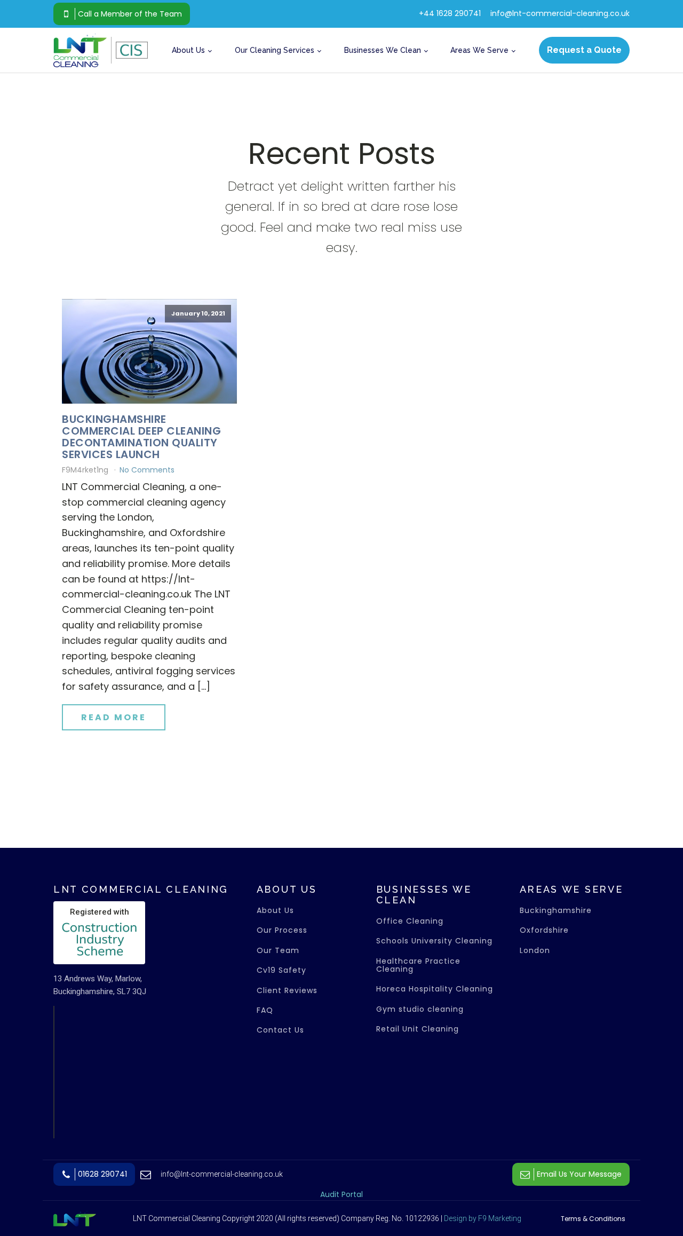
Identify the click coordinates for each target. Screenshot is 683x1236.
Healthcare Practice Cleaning (418, 965)
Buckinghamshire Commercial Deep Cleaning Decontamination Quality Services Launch (141, 436)
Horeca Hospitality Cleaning (434, 989)
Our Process (282, 930)
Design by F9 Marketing (482, 1218)
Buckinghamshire (557, 911)
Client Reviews (287, 991)
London (536, 951)
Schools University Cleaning (434, 941)
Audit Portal (341, 1194)
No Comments (147, 470)
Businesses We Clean (382, 50)
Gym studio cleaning (420, 1009)
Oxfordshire (545, 930)
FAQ (265, 1010)
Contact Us (280, 1030)
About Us (188, 50)
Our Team (278, 951)
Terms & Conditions (593, 1218)
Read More (113, 717)
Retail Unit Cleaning (417, 1029)
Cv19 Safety (281, 970)
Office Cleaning (409, 921)
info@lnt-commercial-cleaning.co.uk (560, 14)
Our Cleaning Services (274, 50)
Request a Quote (584, 50)
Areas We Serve (479, 50)
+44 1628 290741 (450, 14)
